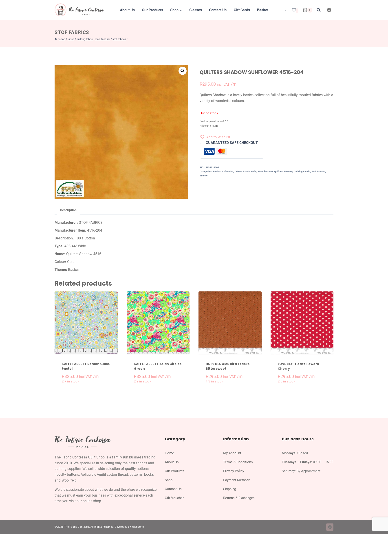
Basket (262, 10)
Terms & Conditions (238, 462)
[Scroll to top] (380, 520)
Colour (238, 171)
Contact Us (218, 10)
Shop (168, 480)
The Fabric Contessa (76, 526)
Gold (253, 171)
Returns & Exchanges (239, 498)
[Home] (56, 39)
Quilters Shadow (283, 171)
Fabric (246, 171)
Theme (203, 175)
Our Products (152, 10)
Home (169, 453)
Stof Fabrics (72, 32)
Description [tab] (68, 210)
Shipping (229, 489)
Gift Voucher (174, 498)
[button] (183, 71)
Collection (227, 171)
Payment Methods (236, 480)
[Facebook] (329, 10)
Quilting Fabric (302, 171)
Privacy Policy (233, 471)
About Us (127, 10)
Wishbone (138, 526)
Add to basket (88, 391)
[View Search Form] (319, 10)
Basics (217, 171)
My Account (232, 453)
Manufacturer (265, 171)
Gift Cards (242, 10)
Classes (195, 10)
